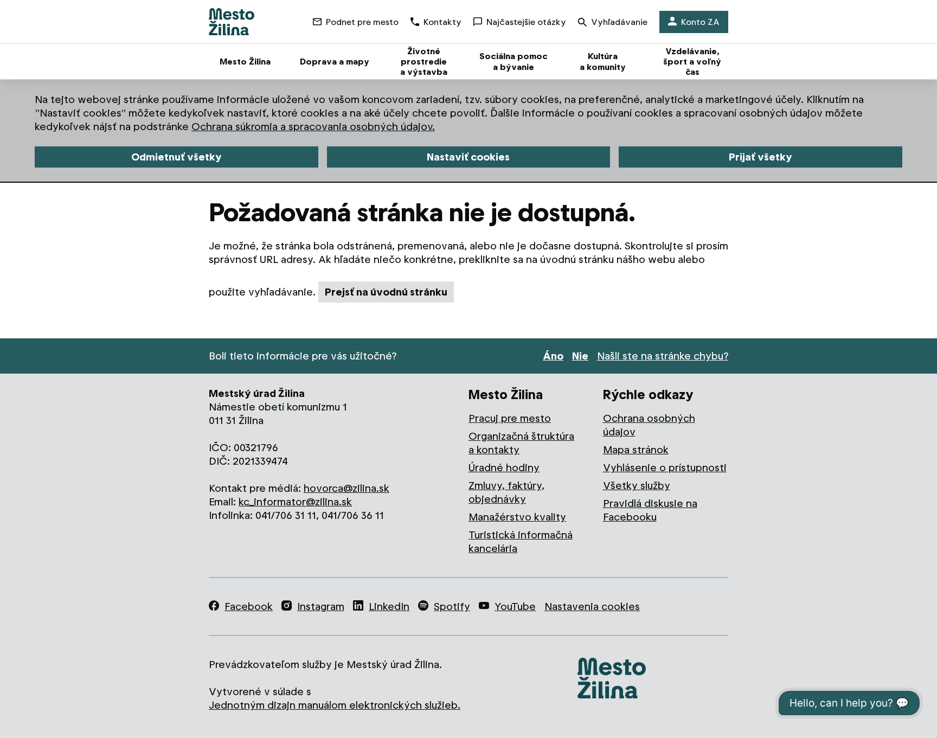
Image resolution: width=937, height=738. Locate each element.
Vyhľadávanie (619, 22)
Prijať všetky (760, 157)
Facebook (248, 606)
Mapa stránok (636, 450)
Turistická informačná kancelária (520, 542)
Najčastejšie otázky (526, 22)
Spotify (452, 606)
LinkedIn (389, 606)
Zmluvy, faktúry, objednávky (506, 492)
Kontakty (442, 22)
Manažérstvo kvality (517, 517)
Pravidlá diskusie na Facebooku (650, 510)
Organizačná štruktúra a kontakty (521, 443)
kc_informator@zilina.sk (295, 502)
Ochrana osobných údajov (649, 425)
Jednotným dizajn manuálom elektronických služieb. (334, 705)
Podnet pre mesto (362, 22)
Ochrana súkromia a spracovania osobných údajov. (313, 126)
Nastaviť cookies (468, 157)
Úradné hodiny (504, 468)
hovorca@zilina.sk (346, 488)
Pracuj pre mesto (509, 418)
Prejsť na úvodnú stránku (386, 292)
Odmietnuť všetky (176, 157)
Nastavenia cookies (592, 606)
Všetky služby (636, 485)
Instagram (320, 606)
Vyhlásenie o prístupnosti (665, 468)
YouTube (515, 606)
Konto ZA (700, 22)
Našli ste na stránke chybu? (662, 356)
